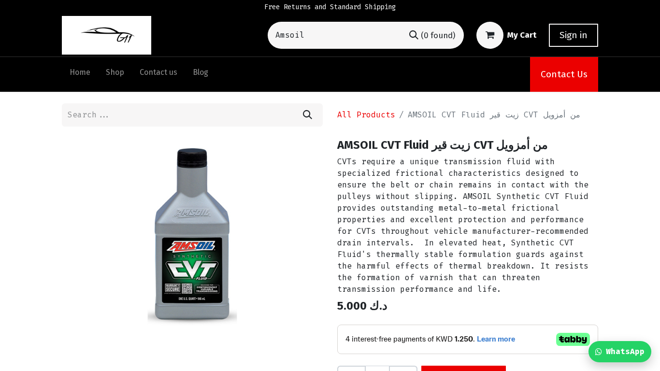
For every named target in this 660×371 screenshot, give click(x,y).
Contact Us (564, 74)
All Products (366, 115)
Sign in (574, 35)
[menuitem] (80, 74)
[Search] (307, 115)
